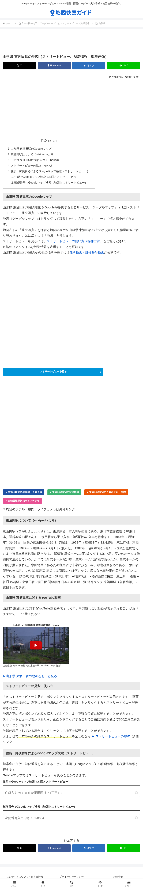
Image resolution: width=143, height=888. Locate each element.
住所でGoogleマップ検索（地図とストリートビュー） (48, 176)
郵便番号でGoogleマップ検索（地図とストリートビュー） (51, 182)
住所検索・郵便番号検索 (87, 252)
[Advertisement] (71, 42)
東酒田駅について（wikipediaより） (33, 154)
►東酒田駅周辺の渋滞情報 (64, 492)
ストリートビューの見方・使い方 (32, 165)
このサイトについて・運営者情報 (24, 876)
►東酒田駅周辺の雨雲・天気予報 (23, 492)
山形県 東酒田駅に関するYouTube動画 (35, 159)
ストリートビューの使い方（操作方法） (75, 241)
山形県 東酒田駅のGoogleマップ (31, 148)
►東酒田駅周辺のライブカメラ (22, 500)
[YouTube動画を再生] (36, 645)
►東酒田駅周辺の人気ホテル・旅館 (106, 492)
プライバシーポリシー (71, 876)
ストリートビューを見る (53, 371)
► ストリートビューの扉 (109, 736)
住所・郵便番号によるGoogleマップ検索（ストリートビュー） (50, 171)
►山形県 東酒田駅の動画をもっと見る (30, 676)
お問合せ (118, 876)
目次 (44, 140)
